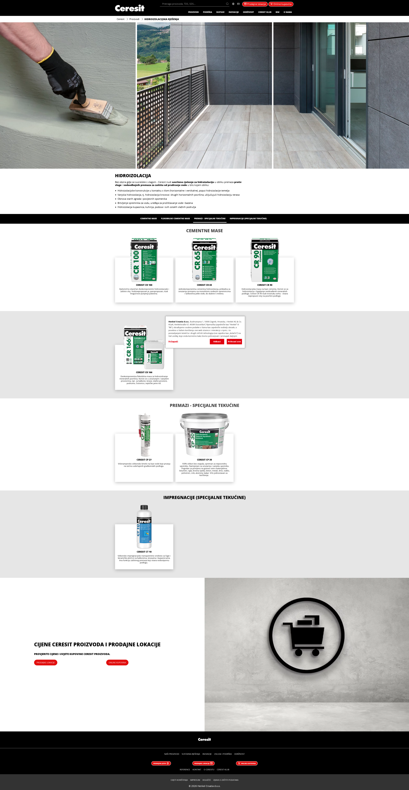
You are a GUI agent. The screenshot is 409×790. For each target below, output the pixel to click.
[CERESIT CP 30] (204, 447)
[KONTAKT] (238, 4)
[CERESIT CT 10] (144, 537)
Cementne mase (204, 230)
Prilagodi (173, 341)
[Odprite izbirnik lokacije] (233, 4)
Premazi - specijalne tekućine (204, 405)
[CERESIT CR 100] (144, 270)
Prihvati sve (234, 341)
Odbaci (217, 341)
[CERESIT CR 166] (144, 358)
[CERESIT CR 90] (265, 270)
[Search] (227, 3)
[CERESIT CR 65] (204, 270)
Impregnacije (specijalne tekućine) (204, 497)
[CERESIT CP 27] (144, 447)
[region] (205, 332)
